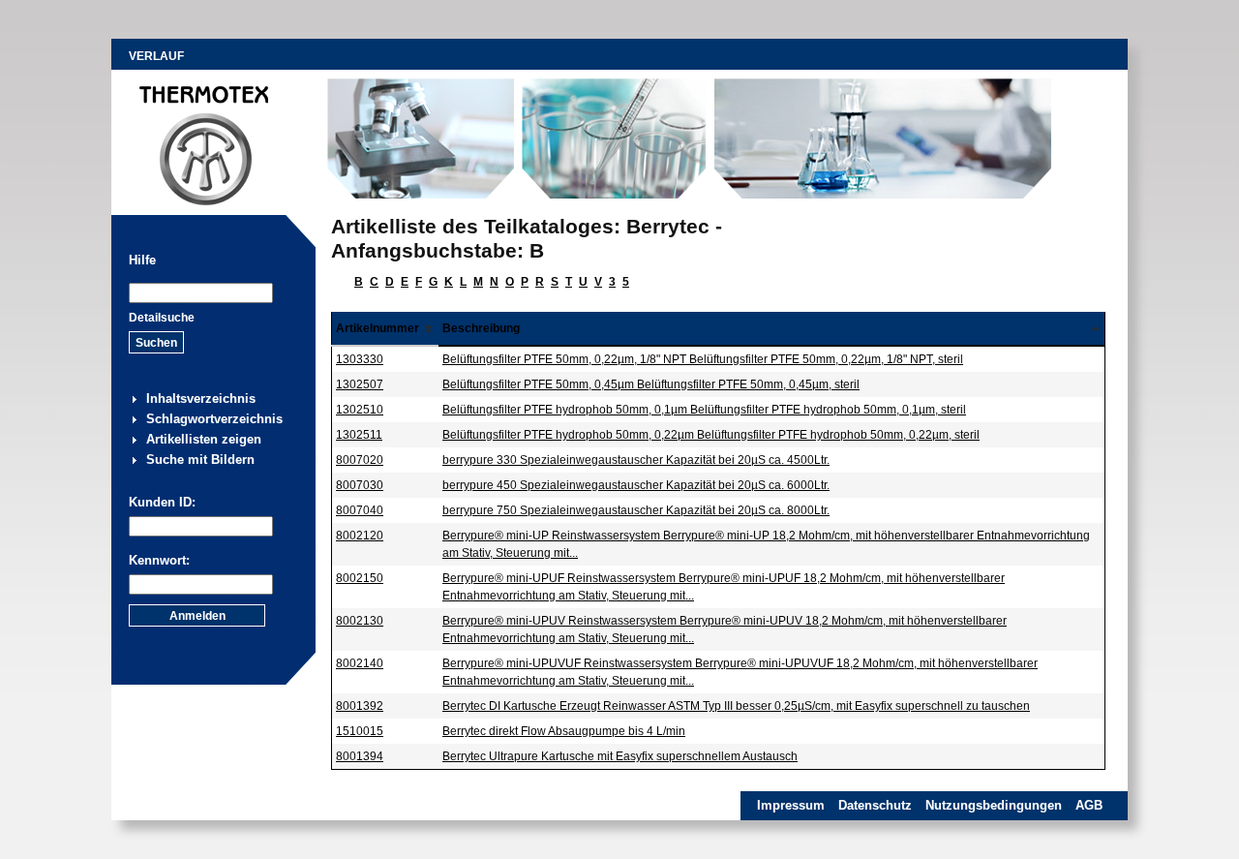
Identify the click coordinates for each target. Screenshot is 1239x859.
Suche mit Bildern (200, 459)
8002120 (359, 535)
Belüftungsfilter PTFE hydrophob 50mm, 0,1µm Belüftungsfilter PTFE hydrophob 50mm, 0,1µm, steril (704, 409)
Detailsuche (162, 317)
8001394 (359, 756)
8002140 (359, 663)
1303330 (359, 359)
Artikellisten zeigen (203, 439)
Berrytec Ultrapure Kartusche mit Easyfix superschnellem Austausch (620, 756)
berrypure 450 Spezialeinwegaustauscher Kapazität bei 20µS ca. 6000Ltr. (636, 485)
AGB (1089, 805)
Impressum (791, 805)
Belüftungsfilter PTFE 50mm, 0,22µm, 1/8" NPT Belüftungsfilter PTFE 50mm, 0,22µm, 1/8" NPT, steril (702, 359)
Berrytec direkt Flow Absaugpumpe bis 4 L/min (563, 731)
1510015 (359, 731)
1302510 (359, 409)
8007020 (359, 460)
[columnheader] (385, 329)
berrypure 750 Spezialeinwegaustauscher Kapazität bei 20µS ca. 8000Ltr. (636, 510)
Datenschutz (875, 805)
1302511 (359, 435)
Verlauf (156, 56)
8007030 (359, 485)
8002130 (359, 621)
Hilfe (142, 260)
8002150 (359, 578)
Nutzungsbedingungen (993, 805)
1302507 (359, 384)
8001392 (359, 706)
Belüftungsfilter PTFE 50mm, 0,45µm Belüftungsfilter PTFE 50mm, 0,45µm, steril (651, 384)
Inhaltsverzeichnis (201, 398)
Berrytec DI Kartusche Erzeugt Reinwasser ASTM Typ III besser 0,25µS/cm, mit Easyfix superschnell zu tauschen (736, 706)
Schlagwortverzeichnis (214, 419)
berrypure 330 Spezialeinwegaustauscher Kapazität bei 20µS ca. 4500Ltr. (636, 460)
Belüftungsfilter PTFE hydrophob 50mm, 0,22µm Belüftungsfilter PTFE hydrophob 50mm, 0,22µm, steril (711, 435)
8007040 (359, 510)
